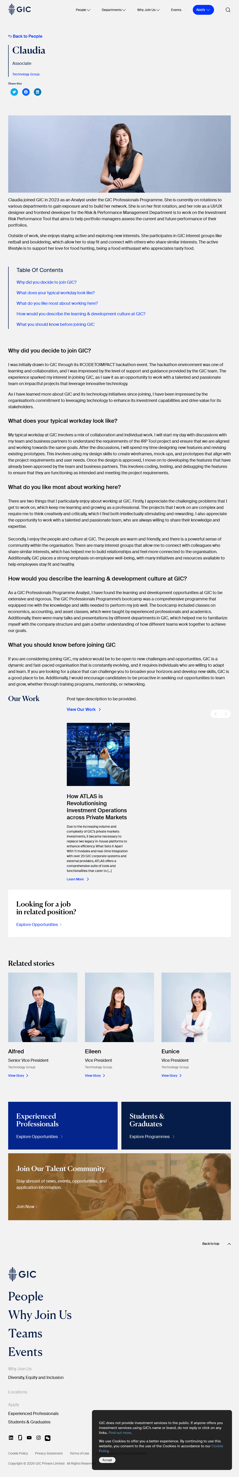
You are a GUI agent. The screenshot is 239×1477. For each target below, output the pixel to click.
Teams (25, 1333)
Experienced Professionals (33, 1413)
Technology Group (25, 74)
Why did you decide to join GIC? (47, 282)
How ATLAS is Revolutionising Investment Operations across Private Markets (97, 807)
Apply (13, 1404)
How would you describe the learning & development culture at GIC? (81, 314)
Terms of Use (79, 1453)
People (81, 10)
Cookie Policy (18, 1453)
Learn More (75, 879)
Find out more (120, 1432)
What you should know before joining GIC (56, 324)
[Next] (226, 714)
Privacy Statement (49, 1453)
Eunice (170, 1051)
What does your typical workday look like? (56, 293)
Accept (107, 1460)
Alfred (16, 1051)
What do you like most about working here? (57, 303)
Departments (112, 10)
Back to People (27, 36)
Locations (17, 1392)
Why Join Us (146, 10)
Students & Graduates (29, 1422)
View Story (16, 1075)
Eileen (93, 1051)
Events (176, 10)
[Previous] (215, 714)
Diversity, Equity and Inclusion (35, 1377)
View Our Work (81, 709)
